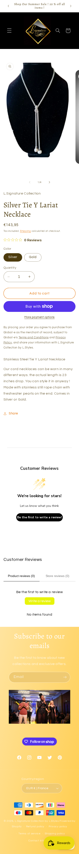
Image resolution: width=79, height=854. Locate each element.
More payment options (39, 317)
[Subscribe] (65, 677)
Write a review (40, 601)
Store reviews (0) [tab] (57, 576)
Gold (33, 257)
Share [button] (13, 413)
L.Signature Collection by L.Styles (37, 821)
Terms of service (29, 833)
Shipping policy (55, 833)
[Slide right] (49, 182)
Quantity (10, 267)
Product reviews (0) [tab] (21, 576)
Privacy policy (58, 826)
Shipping (25, 231)
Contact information (41, 840)
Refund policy (35, 826)
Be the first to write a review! (39, 517)
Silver (12, 257)
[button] (9, 31)
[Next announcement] (70, 6)
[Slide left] (29, 182)
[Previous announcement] (8, 6)
